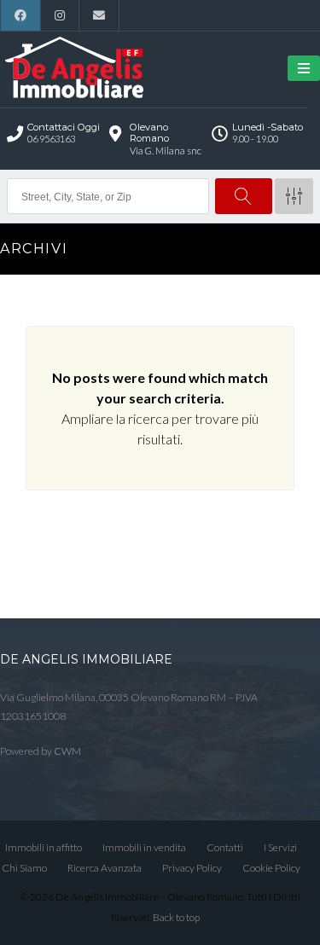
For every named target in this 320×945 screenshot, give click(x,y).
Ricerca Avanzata (104, 867)
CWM (67, 751)
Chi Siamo (24, 867)
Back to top (176, 917)
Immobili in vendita (144, 847)
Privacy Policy (192, 867)
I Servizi (280, 847)
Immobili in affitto (43, 847)
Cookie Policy (271, 867)
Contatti (225, 847)
